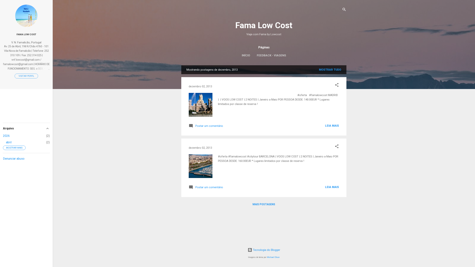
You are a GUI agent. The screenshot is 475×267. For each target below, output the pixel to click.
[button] (337, 85)
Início (246, 55)
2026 (6, 136)
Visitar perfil (26, 76)
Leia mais (332, 125)
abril (9, 142)
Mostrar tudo (330, 69)
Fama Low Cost (263, 25)
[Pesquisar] (344, 10)
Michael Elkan (273, 257)
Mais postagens (264, 204)
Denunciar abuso (13, 158)
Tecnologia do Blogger (266, 250)
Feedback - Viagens (271, 55)
